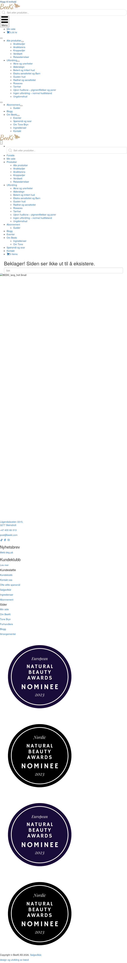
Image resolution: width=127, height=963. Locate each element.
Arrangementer (8, 634)
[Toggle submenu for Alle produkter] (22, 41)
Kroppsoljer (19, 175)
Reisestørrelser (21, 181)
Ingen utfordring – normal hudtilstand (32, 217)
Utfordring (12, 185)
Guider (16, 227)
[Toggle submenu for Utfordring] (18, 61)
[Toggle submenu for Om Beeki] (18, 115)
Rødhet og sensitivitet (24, 204)
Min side (11, 29)
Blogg (10, 231)
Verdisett (17, 178)
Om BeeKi (5, 614)
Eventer (11, 234)
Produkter (12, 162)
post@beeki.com (9, 535)
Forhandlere (6, 624)
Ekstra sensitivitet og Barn (26, 198)
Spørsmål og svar (16, 247)
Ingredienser (19, 241)
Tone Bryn (5, 619)
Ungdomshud (20, 221)
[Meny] (1, 142)
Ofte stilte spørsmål (10, 584)
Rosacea (17, 208)
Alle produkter (20, 165)
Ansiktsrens (19, 171)
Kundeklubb (6, 575)
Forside (11, 155)
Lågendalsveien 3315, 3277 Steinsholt (11, 523)
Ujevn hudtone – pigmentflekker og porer (34, 214)
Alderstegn (18, 191)
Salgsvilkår (5, 589)
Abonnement (13, 224)
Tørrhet (17, 211)
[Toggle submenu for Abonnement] (21, 105)
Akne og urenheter (23, 188)
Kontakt (11, 250)
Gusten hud (19, 201)
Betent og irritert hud (24, 194)
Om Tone (18, 244)
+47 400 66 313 (8, 530)
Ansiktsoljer (19, 168)
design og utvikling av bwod (14, 959)
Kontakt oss (6, 579)
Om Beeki (12, 237)
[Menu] (1, 38)
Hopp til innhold (8, 1)
